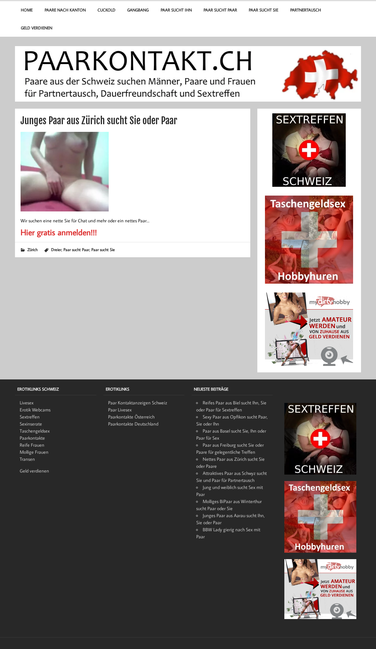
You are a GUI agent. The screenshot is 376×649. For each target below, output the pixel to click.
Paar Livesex (120, 410)
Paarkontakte (32, 438)
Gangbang (138, 10)
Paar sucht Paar (220, 10)
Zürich (32, 249)
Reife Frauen (32, 445)
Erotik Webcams (35, 410)
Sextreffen (30, 417)
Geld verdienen (36, 28)
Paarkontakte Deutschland (133, 424)
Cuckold (106, 10)
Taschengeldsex (35, 431)
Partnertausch (305, 10)
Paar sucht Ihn (176, 10)
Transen (27, 459)
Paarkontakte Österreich (131, 417)
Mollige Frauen (34, 452)
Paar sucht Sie (263, 10)
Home (27, 10)
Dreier (56, 249)
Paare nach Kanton (65, 10)
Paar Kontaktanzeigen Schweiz (137, 403)
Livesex (26, 403)
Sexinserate (31, 424)
